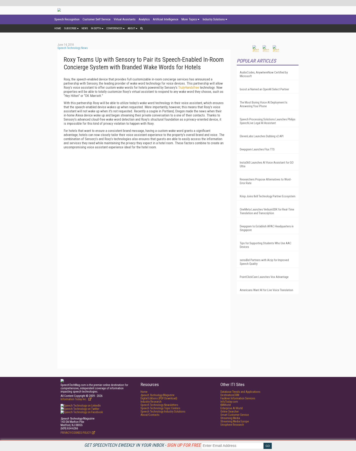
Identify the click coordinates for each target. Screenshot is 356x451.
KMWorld (225, 405)
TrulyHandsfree (188, 87)
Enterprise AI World (231, 408)
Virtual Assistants (125, 19)
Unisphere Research (232, 424)
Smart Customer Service (234, 414)
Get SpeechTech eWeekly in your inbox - (142, 445)
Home (57, 28)
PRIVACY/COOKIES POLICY (76, 432)
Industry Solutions (214, 19)
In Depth (96, 28)
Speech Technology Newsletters (159, 405)
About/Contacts (150, 414)
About (131, 28)
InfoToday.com (229, 401)
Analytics (144, 19)
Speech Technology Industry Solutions (163, 411)
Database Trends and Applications (240, 391)
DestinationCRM (229, 395)
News (85, 28)
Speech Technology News (72, 48)
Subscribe (70, 28)
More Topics (189, 19)
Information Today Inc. (74, 399)
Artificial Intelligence (165, 19)
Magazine (157, 395)
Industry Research (151, 401)
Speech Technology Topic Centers (160, 408)
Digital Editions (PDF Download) (159, 398)
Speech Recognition (67, 19)
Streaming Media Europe (234, 421)
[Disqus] (144, 203)
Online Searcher (229, 411)
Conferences (114, 28)
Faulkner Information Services (237, 398)
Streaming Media (230, 418)
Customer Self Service (97, 19)
